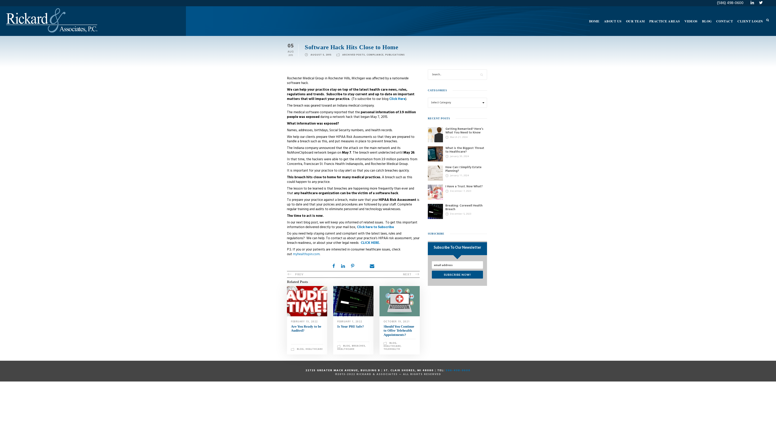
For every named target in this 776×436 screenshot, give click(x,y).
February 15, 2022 (304, 321)
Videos (691, 21)
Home (594, 21)
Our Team (635, 21)
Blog (707, 21)
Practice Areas (664, 21)
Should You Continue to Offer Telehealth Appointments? (399, 331)
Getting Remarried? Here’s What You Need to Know (464, 131)
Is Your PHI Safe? (350, 326)
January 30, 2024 (459, 156)
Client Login (750, 21)
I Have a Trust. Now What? (464, 186)
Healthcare (314, 348)
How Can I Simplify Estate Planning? (463, 169)
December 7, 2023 (460, 190)
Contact (724, 21)
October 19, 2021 (397, 321)
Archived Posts (353, 54)
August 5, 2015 (321, 54)
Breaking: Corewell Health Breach (464, 207)
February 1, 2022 (349, 321)
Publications (395, 54)
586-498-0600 (458, 370)
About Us (613, 21)
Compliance (375, 54)
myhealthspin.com (306, 254)
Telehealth (392, 348)
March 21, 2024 (458, 136)
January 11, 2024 (459, 175)
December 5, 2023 (460, 213)
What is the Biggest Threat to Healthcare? (464, 150)
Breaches (358, 345)
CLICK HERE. (370, 243)
